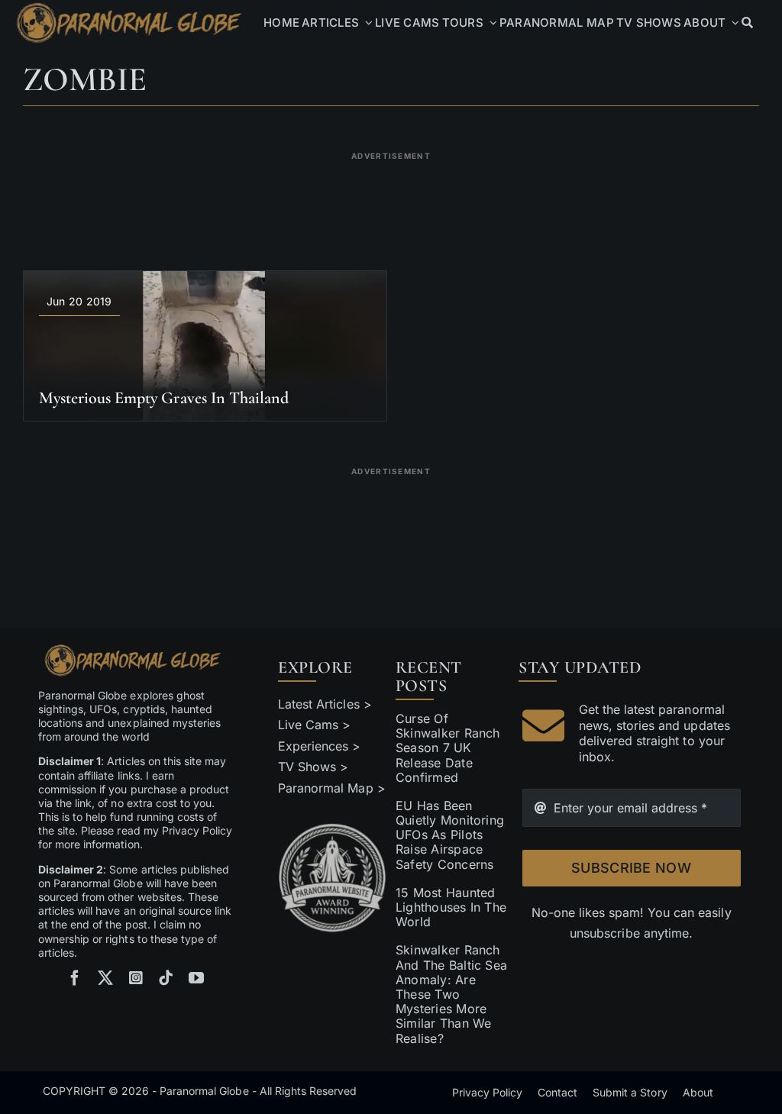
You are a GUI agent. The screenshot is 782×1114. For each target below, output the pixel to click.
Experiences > (319, 746)
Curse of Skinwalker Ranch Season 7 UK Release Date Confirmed (448, 748)
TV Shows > (313, 766)
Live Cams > (314, 724)
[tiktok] (165, 978)
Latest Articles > (325, 704)
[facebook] (74, 978)
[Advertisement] (391, 201)
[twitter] (105, 978)
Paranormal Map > (331, 788)
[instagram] (136, 978)
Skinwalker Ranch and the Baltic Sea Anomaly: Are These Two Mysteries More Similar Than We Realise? (451, 993)
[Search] (747, 23)
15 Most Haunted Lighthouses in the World (451, 907)
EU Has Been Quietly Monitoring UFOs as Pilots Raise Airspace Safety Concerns (450, 835)
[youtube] (196, 978)
